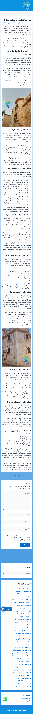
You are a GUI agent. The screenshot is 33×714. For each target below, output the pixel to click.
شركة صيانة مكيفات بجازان (24, 664)
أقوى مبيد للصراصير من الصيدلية (22, 630)
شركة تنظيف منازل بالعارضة (23, 681)
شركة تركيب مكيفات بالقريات (23, 686)
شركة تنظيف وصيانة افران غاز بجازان (21, 602)
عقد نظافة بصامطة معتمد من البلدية (21, 625)
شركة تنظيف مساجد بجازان (23, 658)
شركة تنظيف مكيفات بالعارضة (23, 594)
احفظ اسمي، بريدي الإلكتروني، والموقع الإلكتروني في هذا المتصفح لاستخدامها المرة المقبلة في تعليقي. (18, 538)
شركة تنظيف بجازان (25, 616)
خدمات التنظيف (27, 695)
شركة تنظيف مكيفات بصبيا (24, 644)
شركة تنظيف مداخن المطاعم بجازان (21, 672)
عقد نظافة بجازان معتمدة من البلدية (21, 656)
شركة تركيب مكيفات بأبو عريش (22, 647)
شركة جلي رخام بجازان (25, 675)
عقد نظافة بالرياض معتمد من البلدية (21, 599)
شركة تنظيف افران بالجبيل (24, 596)
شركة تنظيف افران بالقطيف (23, 591)
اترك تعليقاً (28, 23)
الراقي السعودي (19, 284)
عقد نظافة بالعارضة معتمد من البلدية (21, 622)
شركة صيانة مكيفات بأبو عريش (23, 639)
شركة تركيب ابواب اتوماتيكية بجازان (21, 653)
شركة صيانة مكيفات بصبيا (24, 641)
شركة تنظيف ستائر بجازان (24, 667)
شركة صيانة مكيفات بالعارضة (23, 636)
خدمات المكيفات (26, 698)
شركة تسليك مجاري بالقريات (23, 678)
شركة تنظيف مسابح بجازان (24, 605)
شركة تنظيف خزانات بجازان (23, 613)
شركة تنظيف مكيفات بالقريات (23, 684)
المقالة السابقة (17, 475)
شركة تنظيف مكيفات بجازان (23, 611)
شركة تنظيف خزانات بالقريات (23, 619)
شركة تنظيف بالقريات (25, 661)
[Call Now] (3, 609)
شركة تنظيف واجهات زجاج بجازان (22, 670)
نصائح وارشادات (27, 701)
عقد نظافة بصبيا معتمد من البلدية (22, 627)
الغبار (12, 152)
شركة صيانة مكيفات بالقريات (23, 633)
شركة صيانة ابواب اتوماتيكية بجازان (21, 650)
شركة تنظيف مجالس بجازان (23, 608)
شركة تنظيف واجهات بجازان (23, 588)
